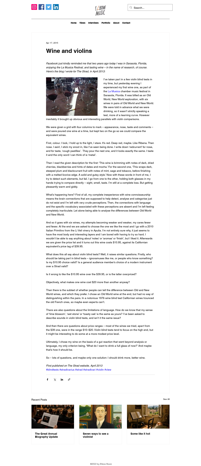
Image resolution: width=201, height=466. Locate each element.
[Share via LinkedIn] (61, 379)
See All (166, 399)
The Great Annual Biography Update (46, 435)
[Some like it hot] (148, 417)
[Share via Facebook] (47, 379)
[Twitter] (49, 7)
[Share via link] (69, 379)
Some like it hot (140, 433)
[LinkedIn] (56, 7)
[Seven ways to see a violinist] (100, 417)
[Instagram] (34, 7)
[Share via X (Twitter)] (54, 379)
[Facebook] (41, 7)
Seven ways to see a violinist (95, 435)
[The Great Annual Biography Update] (52, 417)
